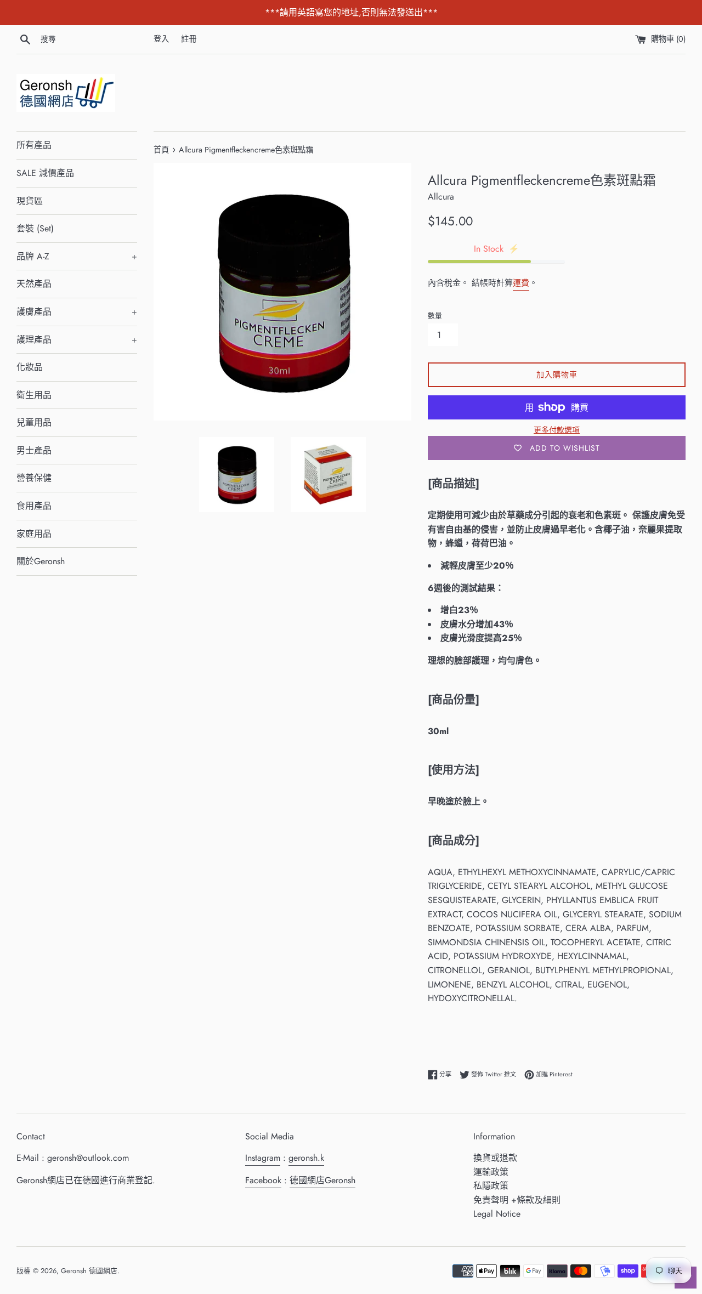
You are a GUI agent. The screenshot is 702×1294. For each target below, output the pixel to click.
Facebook (263, 1180)
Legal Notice (496, 1213)
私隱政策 (490, 1185)
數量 (435, 315)
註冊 (188, 38)
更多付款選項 (557, 429)
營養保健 (34, 478)
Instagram (262, 1157)
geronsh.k (306, 1157)
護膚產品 (76, 311)
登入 (161, 38)
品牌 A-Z (76, 256)
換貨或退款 (495, 1157)
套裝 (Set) (35, 228)
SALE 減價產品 (45, 173)
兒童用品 (34, 422)
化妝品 (29, 367)
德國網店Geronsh (322, 1180)
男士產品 (34, 450)
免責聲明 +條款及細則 (517, 1200)
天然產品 (34, 283)
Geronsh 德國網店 (89, 1270)
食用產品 (34, 506)
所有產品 (34, 145)
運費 (521, 283)
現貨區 (29, 201)
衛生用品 (34, 395)
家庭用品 (34, 533)
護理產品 (76, 339)
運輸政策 (490, 1172)
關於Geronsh (40, 561)
